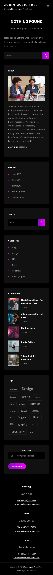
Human (35, 404)
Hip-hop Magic (28, 328)
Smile (34, 425)
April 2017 (16, 180)
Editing (13, 397)
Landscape (13, 411)
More (11, 418)
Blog (14, 247)
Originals (16, 270)
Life (14, 259)
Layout (24, 411)
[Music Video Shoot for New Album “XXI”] (13, 303)
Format (12, 404)
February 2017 (18, 191)
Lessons (35, 410)
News (14, 265)
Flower (37, 397)
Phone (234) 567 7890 (26, 500)
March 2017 (17, 185)
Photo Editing (28, 342)
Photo (36, 417)
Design (15, 253)
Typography (17, 431)
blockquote (13, 390)
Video (31, 432)
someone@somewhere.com (27, 504)
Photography (18, 276)
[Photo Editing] (13, 345)
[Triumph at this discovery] (13, 359)
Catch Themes (30, 570)
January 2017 (18, 197)
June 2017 (16, 174)
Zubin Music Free (21, 5)
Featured (25, 396)
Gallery (22, 404)
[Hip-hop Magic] (13, 331)
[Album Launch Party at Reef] (13, 317)
